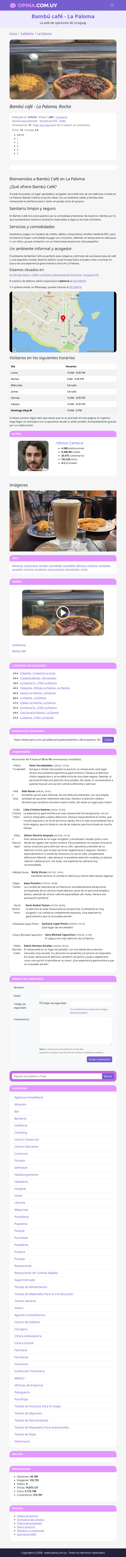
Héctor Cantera (69, 442)
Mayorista (21, 1210)
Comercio (21, 1153)
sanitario (92, 565)
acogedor (17, 569)
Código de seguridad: (20, 1005)
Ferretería (21, 1357)
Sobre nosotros (26, 1527)
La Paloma (44, 33)
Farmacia (20, 1350)
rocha (84, 569)
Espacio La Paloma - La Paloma (38, 693)
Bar (16, 1111)
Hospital (20, 1189)
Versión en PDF (48, 120)
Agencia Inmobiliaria (28, 1097)
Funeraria (21, 1364)
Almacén (20, 1104)
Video (62, 120)
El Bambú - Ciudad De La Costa (37, 673)
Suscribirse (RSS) (26, 1534)
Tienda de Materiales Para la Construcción (43, 1294)
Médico (19, 1378)
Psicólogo (21, 1399)
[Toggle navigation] (112, 5)
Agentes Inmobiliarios (29, 1315)
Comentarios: (22, 1019)
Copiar (108, 739)
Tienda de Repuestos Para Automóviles (41, 1427)
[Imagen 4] (65, 547)
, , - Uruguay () (54, 275)
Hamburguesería (26, 1175)
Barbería (20, 1118)
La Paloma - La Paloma (33, 698)
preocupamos (56, 569)
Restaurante (23, 1266)
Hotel (18, 1196)
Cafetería (27, 33)
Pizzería (19, 1252)
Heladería (21, 1182)
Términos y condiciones (30, 1530)
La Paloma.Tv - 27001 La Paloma (38, 683)
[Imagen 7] (82, 547)
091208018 (79, 281)
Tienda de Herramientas (31, 1420)
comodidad (55, 565)
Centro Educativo (26, 1146)
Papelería (21, 1224)
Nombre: (19, 987)
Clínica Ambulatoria (28, 1336)
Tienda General (25, 1301)
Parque (19, 1231)
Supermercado (24, 1280)
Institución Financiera (29, 1371)
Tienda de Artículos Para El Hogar (37, 1406)
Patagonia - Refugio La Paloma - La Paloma (45, 688)
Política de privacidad (29, 1523)
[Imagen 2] (54, 547)
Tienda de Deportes (28, 1413)
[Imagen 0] (43, 547)
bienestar (17, 565)
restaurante (31, 565)
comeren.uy (19, 645)
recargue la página (78, 1012)
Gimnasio (21, 1167)
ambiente (104, 565)
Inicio (13, 33)
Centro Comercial (26, 1139)
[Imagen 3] (60, 547)
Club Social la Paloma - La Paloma (39, 712)
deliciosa (81, 565)
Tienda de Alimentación (30, 1287)
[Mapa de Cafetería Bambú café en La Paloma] (63, 321)
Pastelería (21, 1245)
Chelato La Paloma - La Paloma (38, 702)
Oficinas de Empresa (28, 1385)
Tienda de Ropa (25, 1434)
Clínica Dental (23, 1343)
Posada (19, 1259)
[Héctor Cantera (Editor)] (33, 456)
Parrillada (21, 1238)
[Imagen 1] (49, 547)
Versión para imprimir (25, 120)
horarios (29, 569)
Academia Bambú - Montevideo (38, 678)
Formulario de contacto (30, 1519)
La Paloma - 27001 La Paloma (37, 717)
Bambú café (19, 651)
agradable (69, 565)
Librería (19, 1203)
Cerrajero (21, 1329)
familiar (43, 565)
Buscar (108, 1076)
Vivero (18, 1308)
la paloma (41, 569)
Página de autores (27, 1516)
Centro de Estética (27, 1322)
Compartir (61, 117)
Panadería (21, 1217)
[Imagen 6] (77, 547)
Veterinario (22, 1441)
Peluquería (22, 1392)
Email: (17, 995)
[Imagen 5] (71, 547)
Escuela (19, 1160)
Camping (20, 1132)
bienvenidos (72, 569)
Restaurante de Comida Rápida (36, 1273)
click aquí (44, 125)
